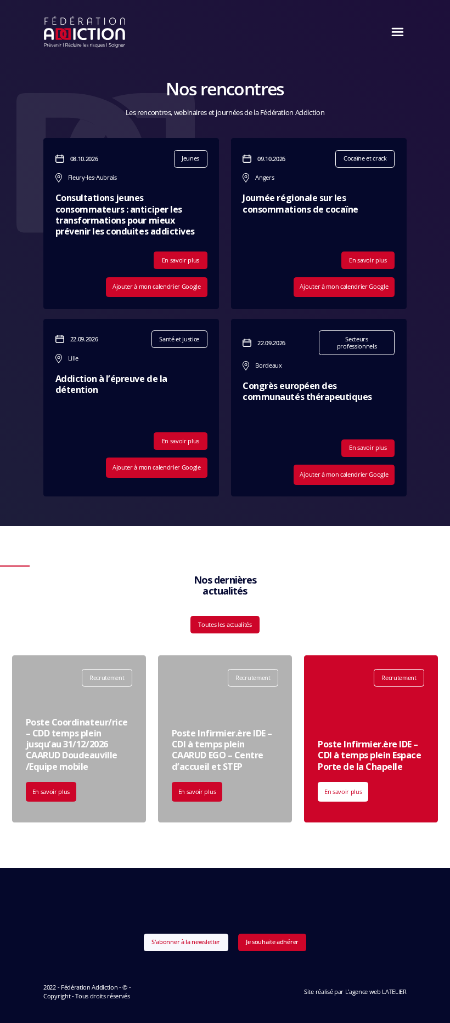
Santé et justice (179, 339)
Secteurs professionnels (356, 342)
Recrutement (106, 677)
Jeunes (190, 158)
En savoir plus (180, 260)
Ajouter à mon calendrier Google (157, 286)
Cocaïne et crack (365, 158)
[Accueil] (85, 31)
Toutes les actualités (224, 624)
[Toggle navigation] (394, 31)
